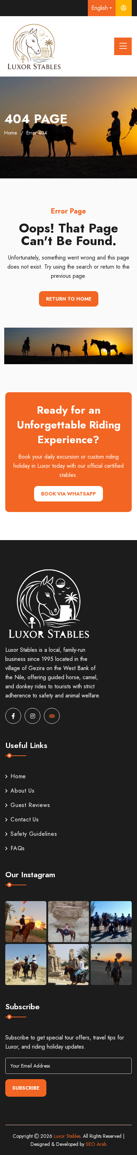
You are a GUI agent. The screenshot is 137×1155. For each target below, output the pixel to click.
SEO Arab (96, 1144)
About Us (22, 791)
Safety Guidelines (34, 834)
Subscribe (25, 1087)
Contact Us (25, 819)
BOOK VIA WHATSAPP (68, 493)
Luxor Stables (67, 1136)
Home (10, 132)
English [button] (99, 8)
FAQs (18, 848)
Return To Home (68, 298)
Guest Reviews (30, 805)
